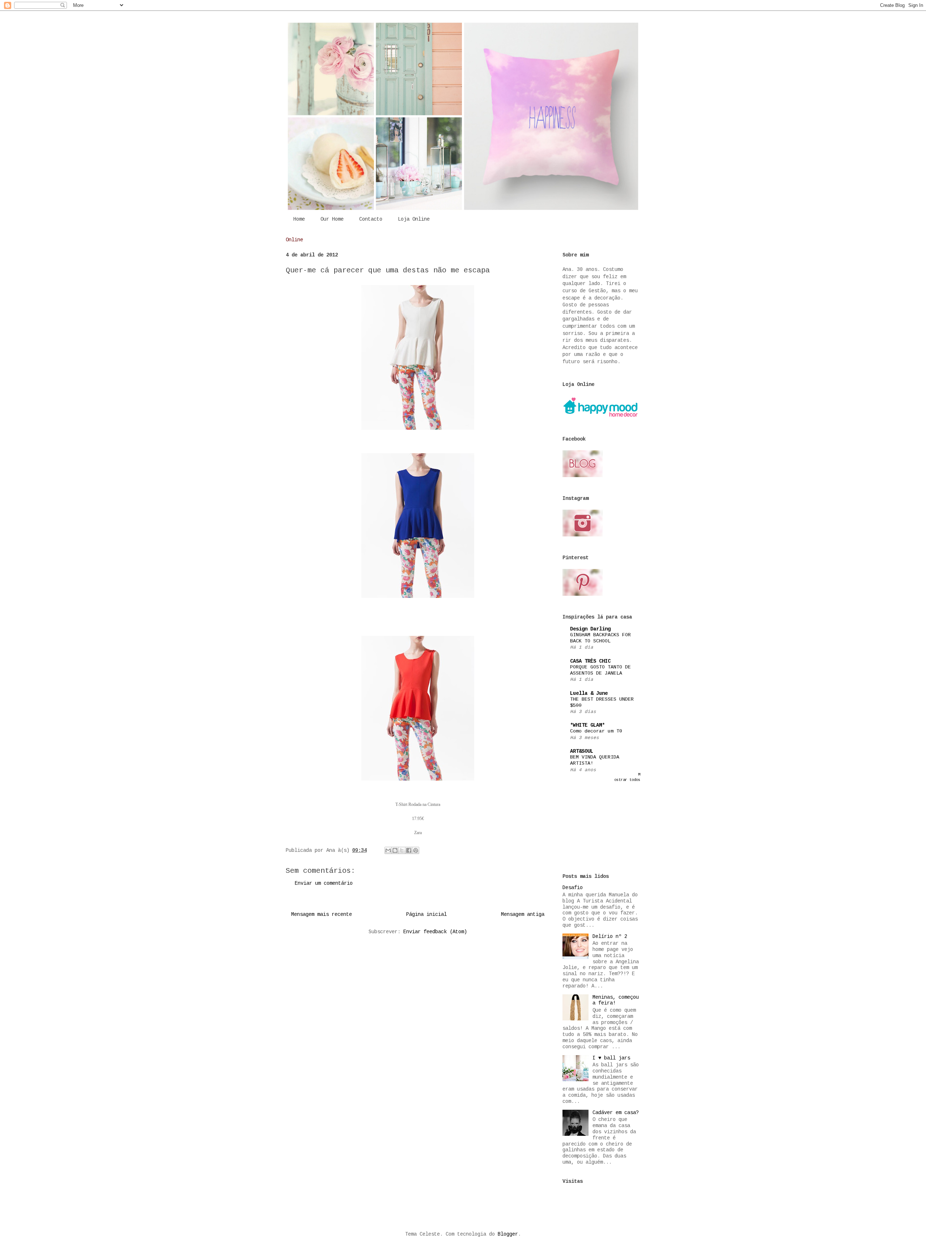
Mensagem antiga (522, 914)
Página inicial (426, 914)
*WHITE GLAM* (587, 725)
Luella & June (589, 693)
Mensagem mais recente (321, 914)
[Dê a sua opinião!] (395, 850)
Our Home (332, 219)
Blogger (508, 1234)
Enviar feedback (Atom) (435, 932)
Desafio (572, 888)
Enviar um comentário (324, 883)
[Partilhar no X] (401, 850)
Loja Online (414, 219)
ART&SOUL (581, 751)
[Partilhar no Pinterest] (415, 850)
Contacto (370, 219)
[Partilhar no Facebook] (408, 850)
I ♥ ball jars (611, 1058)
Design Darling (590, 629)
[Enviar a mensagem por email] (388, 850)
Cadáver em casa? (615, 1113)
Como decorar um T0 (596, 731)
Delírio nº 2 (609, 936)
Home (299, 219)
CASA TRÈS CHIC (590, 661)
